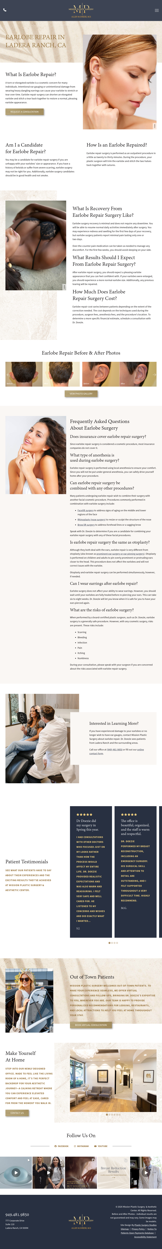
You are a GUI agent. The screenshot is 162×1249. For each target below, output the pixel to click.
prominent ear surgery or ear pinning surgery (120, 553)
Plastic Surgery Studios (146, 1225)
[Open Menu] (157, 10)
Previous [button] (8, 374)
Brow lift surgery (86, 524)
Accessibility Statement (145, 1237)
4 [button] (117, 943)
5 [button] (117, 1115)
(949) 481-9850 (114, 749)
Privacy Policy (138, 1229)
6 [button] (119, 1115)
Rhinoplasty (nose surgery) (92, 519)
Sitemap (125, 1229)
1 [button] (109, 943)
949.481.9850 (17, 1215)
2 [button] (112, 943)
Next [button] (154, 374)
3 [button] (114, 943)
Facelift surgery (86, 510)
